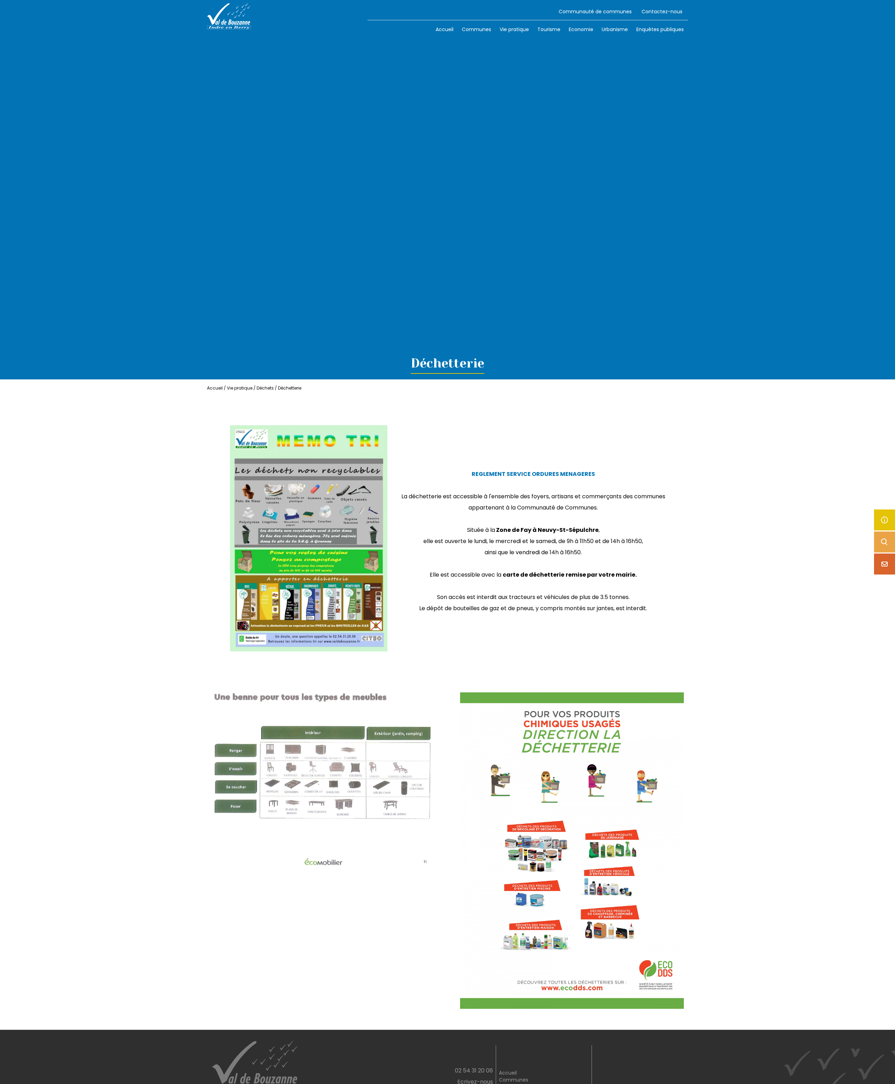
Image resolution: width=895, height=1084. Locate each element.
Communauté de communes (595, 11)
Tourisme (548, 29)
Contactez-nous (662, 11)
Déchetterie (289, 388)
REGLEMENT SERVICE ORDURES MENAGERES (533, 474)
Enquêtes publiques (660, 29)
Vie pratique (514, 29)
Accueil (444, 29)
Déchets (265, 388)
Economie (581, 29)
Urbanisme (615, 29)
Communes (476, 29)
